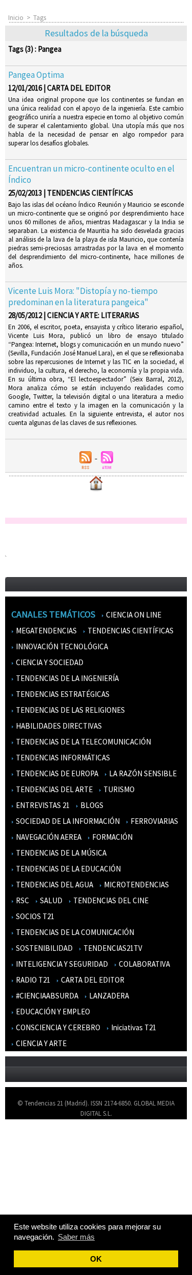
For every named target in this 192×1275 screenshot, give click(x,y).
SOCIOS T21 (34, 916)
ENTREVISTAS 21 (42, 805)
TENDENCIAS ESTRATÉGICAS (62, 694)
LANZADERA (108, 996)
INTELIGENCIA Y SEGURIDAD (61, 964)
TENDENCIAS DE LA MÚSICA (60, 853)
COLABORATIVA (143, 964)
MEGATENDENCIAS (45, 630)
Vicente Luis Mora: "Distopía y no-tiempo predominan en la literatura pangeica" (83, 296)
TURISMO (118, 789)
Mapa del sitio (30, 1186)
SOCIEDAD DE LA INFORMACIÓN (67, 821)
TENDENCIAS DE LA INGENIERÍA (66, 678)
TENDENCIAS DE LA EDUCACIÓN (67, 869)
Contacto (24, 1171)
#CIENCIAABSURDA (46, 996)
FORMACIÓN (112, 837)
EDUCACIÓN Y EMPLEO (52, 1011)
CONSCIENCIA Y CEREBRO (57, 1027)
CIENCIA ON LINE (132, 615)
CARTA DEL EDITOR (91, 980)
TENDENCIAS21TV (112, 948)
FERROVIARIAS (153, 821)
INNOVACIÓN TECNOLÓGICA (61, 646)
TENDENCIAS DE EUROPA (56, 773)
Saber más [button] (76, 1236)
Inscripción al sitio (36, 1201)
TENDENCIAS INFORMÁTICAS (62, 757)
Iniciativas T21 (133, 1027)
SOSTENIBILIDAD (43, 948)
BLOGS (91, 805)
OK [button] (96, 1259)
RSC (21, 900)
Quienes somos (32, 1142)
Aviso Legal (26, 1157)
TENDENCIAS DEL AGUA (53, 884)
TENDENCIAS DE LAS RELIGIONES (69, 710)
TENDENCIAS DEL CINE (110, 900)
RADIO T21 (32, 980)
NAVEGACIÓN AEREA (47, 837)
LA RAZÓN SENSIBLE (142, 773)
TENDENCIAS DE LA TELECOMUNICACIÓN (82, 742)
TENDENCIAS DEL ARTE (53, 789)
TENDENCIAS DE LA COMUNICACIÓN (74, 932)
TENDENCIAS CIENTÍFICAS (130, 630)
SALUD (50, 900)
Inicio (16, 17)
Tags (39, 17)
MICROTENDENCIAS (135, 884)
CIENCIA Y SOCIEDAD (48, 662)
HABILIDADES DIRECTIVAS (58, 726)
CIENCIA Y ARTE (40, 1043)
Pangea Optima (36, 74)
